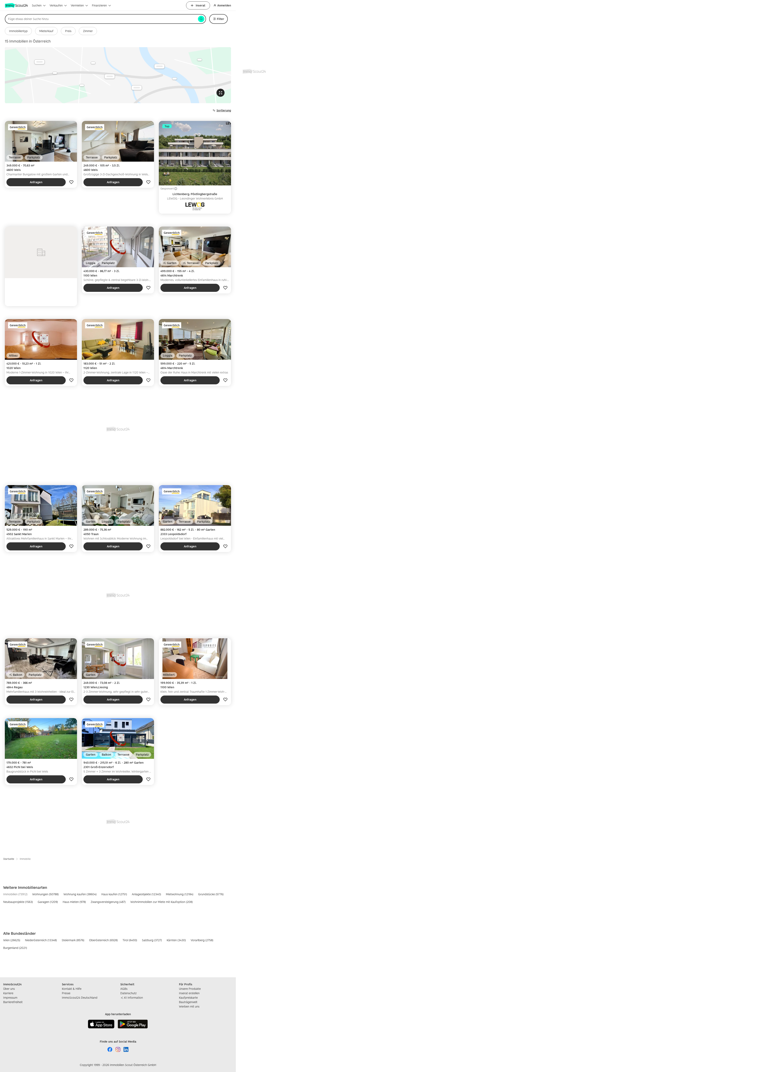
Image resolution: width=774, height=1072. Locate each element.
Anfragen (36, 182)
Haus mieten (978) (74, 902)
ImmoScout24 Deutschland (79, 997)
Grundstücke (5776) (211, 894)
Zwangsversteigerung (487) (108, 902)
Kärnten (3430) (176, 940)
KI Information (133, 997)
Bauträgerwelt (188, 1002)
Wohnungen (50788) (45, 894)
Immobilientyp (18, 31)
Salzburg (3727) (152, 940)
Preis (68, 31)
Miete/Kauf (46, 31)
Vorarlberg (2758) (202, 940)
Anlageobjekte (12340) (146, 894)
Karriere (8, 993)
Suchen (37, 5)
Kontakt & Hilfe (71, 988)
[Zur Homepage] (17, 5)
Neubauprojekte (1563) (18, 902)
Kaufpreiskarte (188, 997)
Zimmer (88, 31)
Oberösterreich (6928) (103, 940)
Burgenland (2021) (15, 947)
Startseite (8, 858)
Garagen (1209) (48, 902)
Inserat (200, 5)
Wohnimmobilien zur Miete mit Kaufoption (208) (161, 902)
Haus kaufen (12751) (114, 894)
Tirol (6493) (130, 940)
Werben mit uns (189, 1006)
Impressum (10, 997)
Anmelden (224, 5)
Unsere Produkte (190, 988)
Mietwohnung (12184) (179, 894)
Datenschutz (128, 993)
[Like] (71, 182)
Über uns (9, 988)
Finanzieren (99, 5)
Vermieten (77, 5)
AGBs (123, 988)
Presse (66, 993)
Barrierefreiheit (13, 1002)
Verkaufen (56, 5)
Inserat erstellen (189, 993)
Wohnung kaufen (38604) (80, 894)
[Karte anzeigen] (118, 75)
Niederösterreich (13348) (41, 940)
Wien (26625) (11, 940)
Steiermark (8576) (73, 940)
